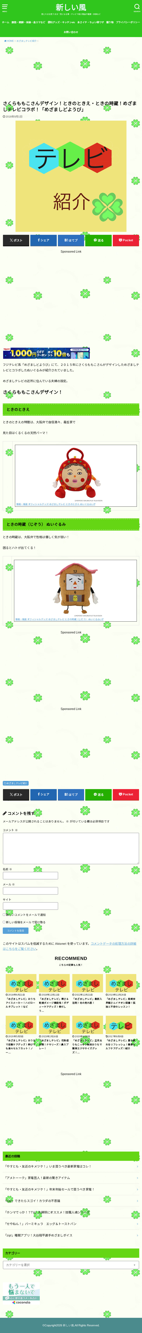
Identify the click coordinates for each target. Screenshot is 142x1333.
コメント (10, 830)
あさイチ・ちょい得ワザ (90, 22)
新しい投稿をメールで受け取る (26, 922)
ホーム (5, 22)
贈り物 (110, 22)
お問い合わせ (71, 32)
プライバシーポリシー (128, 22)
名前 (7, 869)
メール (9, 884)
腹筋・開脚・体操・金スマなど (28, 22)
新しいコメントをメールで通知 (26, 914)
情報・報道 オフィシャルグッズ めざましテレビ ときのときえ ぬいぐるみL (54, 504)
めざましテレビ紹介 (17, 783)
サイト (7, 899)
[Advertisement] (71, 73)
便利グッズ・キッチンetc (61, 22)
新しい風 (71, 7)
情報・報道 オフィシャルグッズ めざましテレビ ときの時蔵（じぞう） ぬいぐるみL (58, 619)
